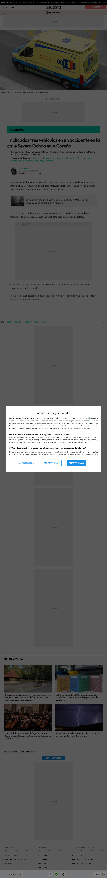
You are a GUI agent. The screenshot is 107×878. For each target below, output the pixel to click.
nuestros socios (41, 418)
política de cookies (70, 428)
